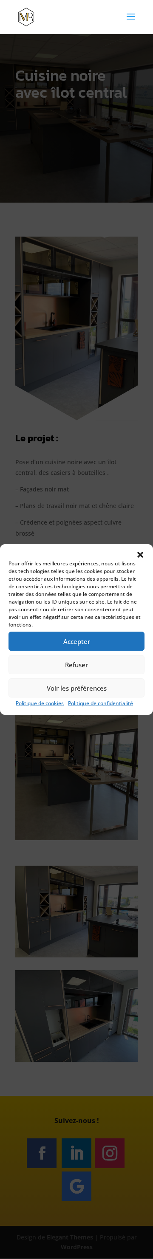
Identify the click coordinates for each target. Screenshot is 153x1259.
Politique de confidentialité (100, 703)
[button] (140, 554)
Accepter (76, 641)
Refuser (76, 665)
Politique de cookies (40, 703)
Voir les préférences (77, 688)
